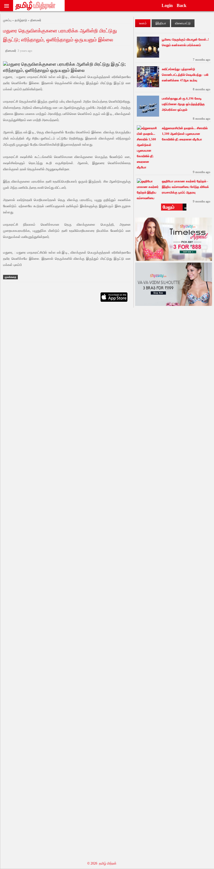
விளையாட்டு (183, 23)
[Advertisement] (67, 581)
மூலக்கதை (10, 277)
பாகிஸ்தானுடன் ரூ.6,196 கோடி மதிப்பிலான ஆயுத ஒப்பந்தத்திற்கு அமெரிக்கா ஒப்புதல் (183, 104)
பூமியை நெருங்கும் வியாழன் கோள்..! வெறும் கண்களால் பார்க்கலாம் (185, 42)
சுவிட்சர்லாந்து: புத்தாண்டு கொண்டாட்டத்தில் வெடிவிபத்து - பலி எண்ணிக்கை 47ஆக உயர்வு (185, 74)
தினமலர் (18, 50)
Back (181, 5)
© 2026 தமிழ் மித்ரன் (101, 863)
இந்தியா (160, 23)
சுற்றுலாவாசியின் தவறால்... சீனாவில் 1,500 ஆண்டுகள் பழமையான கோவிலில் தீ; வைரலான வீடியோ (185, 133)
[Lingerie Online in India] (173, 259)
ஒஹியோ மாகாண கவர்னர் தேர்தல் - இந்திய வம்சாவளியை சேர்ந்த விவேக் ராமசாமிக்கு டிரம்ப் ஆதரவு (185, 187)
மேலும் (168, 207)
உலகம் (143, 23)
